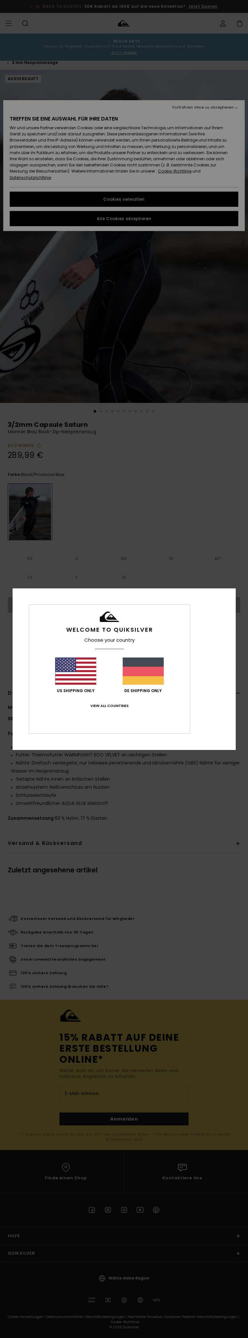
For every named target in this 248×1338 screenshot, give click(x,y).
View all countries (109, 705)
